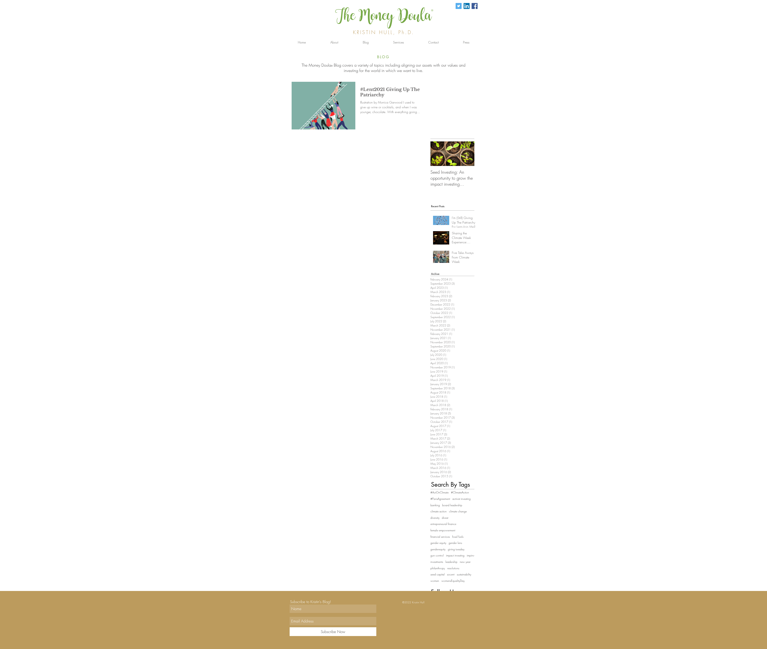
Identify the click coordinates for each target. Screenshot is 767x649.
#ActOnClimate (439, 492)
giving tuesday (456, 549)
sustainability (464, 574)
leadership (451, 562)
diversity (434, 518)
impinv (470, 555)
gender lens (455, 543)
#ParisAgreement (440, 499)
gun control (437, 555)
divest (445, 518)
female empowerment (442, 530)
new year (465, 562)
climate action (438, 511)
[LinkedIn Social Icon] (467, 6)
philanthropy (437, 568)
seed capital (437, 574)
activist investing (461, 499)
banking (435, 505)
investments (436, 562)
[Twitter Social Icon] (459, 6)
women (434, 581)
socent (450, 574)
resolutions (453, 568)
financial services (440, 537)
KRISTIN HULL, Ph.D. (383, 32)
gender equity (438, 543)
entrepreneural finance (443, 524)
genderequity (437, 549)
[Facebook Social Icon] (475, 6)
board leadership (452, 505)
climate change (458, 511)
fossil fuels (457, 537)
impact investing (455, 555)
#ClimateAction (460, 492)
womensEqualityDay (453, 581)
